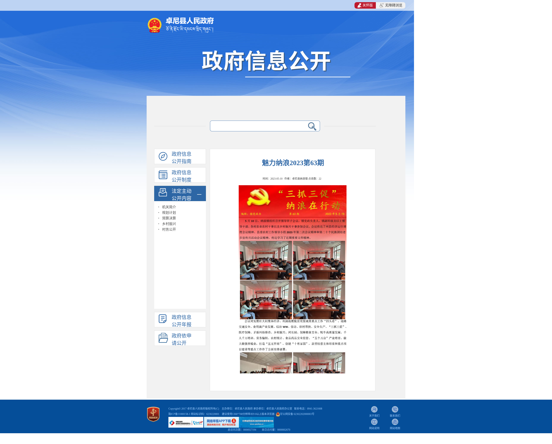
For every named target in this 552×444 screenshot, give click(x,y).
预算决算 (169, 218)
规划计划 (169, 212)
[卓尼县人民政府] (188, 24)
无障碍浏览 (393, 5)
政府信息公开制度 (181, 176)
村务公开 (169, 229)
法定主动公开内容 (181, 194)
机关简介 (169, 207)
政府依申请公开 (181, 339)
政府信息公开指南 (181, 157)
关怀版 (367, 5)
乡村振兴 (169, 224)
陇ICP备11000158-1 (179, 414)
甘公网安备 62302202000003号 (297, 414)
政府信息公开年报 (181, 321)
